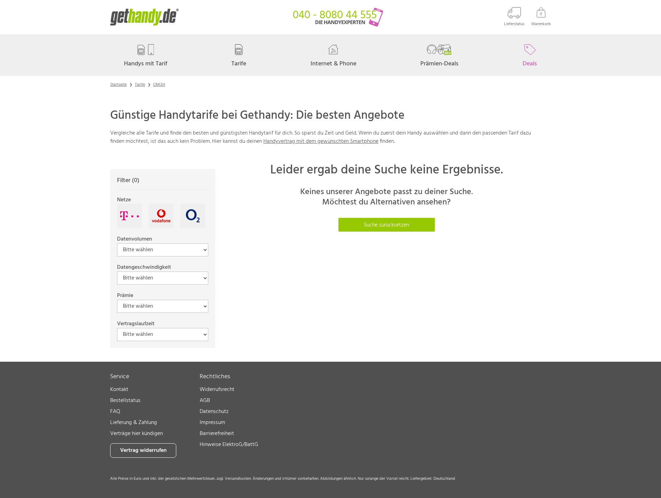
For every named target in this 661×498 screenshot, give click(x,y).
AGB (205, 400)
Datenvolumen (134, 239)
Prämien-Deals (439, 64)
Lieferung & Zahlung (133, 422)
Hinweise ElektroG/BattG (229, 444)
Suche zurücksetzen (386, 225)
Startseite (118, 84)
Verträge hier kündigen (136, 433)
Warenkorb (541, 19)
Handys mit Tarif (145, 64)
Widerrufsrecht (217, 389)
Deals (530, 64)
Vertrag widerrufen (143, 450)
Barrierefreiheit (217, 433)
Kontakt (119, 389)
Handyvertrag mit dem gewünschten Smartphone (320, 141)
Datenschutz (214, 411)
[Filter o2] (192, 215)
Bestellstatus (125, 400)
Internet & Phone (333, 64)
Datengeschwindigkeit (144, 267)
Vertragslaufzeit (136, 323)
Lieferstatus (514, 24)
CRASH (159, 84)
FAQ (115, 411)
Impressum (212, 422)
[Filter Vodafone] (161, 215)
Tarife (238, 64)
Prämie (125, 295)
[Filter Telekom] (129, 215)
